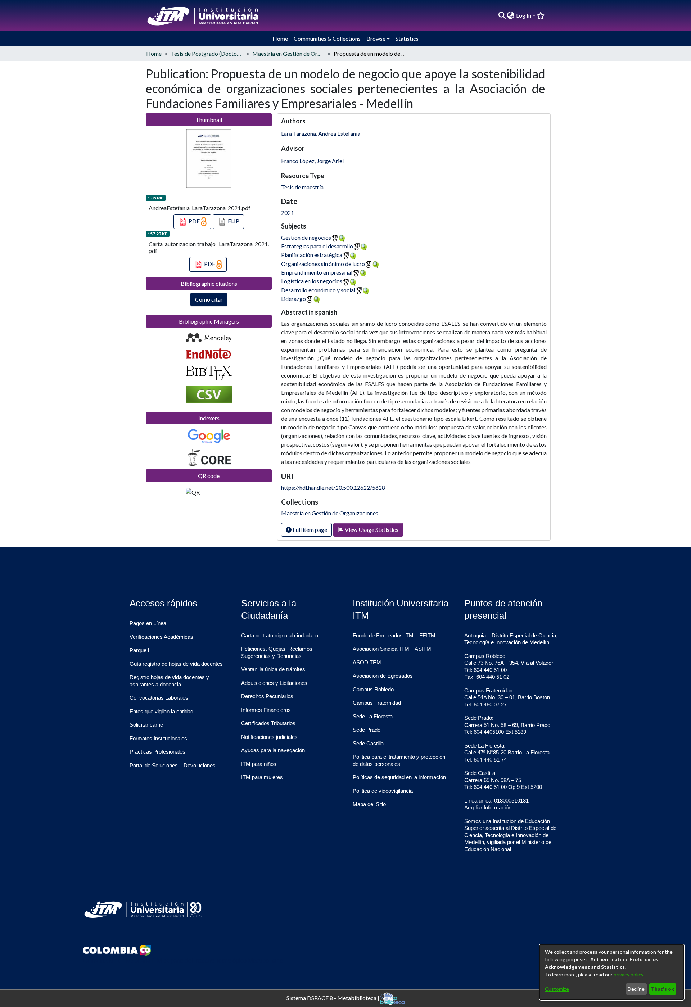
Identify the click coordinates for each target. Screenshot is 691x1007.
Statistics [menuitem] (407, 38)
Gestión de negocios (306, 237)
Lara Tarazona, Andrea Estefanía (320, 133)
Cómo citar (209, 299)
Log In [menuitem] (523, 15)
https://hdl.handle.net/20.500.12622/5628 (333, 487)
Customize (557, 989)
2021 (287, 212)
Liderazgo (293, 298)
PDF (194, 220)
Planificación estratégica (311, 254)
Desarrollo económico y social (318, 289)
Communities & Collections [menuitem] (327, 38)
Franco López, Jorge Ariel (312, 160)
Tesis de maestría (302, 187)
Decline (636, 989)
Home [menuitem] (280, 38)
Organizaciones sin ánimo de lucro (323, 263)
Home (154, 53)
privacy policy (628, 974)
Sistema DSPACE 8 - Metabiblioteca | (333, 997)
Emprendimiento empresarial (316, 272)
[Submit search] (501, 15)
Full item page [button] (309, 529)
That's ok (662, 989)
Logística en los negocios (311, 280)
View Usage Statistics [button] (371, 529)
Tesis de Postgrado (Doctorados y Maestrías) (207, 53)
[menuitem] (510, 15)
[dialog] (612, 972)
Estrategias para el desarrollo (317, 246)
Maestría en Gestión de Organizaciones (288, 53)
